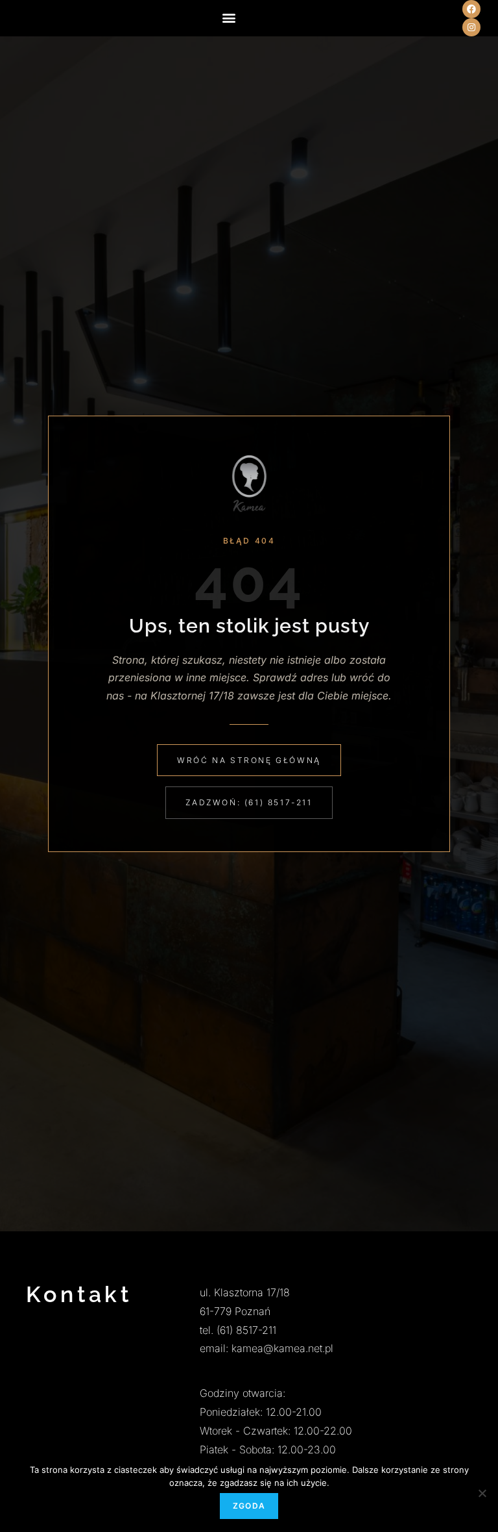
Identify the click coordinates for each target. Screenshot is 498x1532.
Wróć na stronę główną (249, 760)
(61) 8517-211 (246, 1330)
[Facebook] (471, 9)
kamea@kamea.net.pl (282, 1348)
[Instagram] (471, 27)
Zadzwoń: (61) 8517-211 (248, 802)
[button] (229, 17)
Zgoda (249, 1506)
